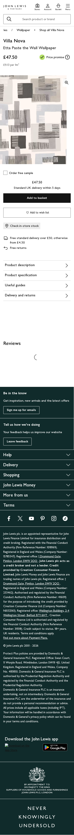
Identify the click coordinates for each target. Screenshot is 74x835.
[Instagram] (53, 520)
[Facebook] (8, 520)
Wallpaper (23, 30)
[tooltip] (67, 57)
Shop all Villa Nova (51, 30)
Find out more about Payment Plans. (25, 638)
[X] (20, 520)
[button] (67, 6)
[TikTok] (65, 520)
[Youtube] (31, 520)
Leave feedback (17, 441)
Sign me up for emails (21, 410)
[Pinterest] (42, 520)
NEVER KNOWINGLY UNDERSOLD (37, 816)
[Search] (9, 19)
